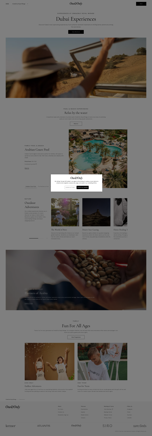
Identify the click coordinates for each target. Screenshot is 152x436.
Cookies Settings (70, 187)
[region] (76, 183)
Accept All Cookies (82, 187)
